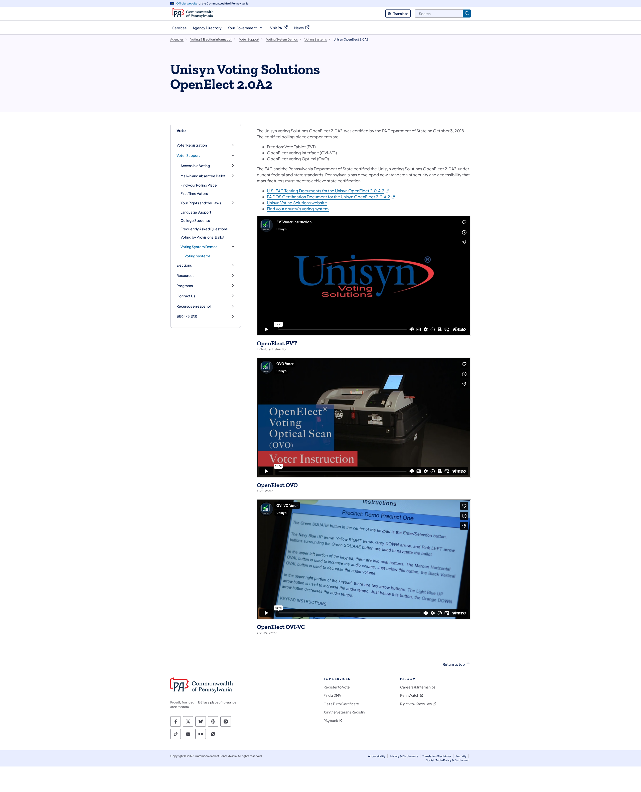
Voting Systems (198, 256)
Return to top (454, 664)
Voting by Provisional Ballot (203, 237)
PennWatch (409, 695)
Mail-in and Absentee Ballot (203, 176)
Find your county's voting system (298, 208)
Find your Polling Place (199, 185)
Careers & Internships (417, 687)
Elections (184, 265)
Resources (185, 275)
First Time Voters (194, 193)
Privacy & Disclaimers (404, 756)
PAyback (331, 720)
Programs (185, 286)
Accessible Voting (195, 166)
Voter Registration (192, 145)
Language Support (196, 212)
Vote (181, 130)
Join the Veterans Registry (344, 712)
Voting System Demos (199, 247)
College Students (195, 220)
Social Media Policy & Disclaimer (447, 760)
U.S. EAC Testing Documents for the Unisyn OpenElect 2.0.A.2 (328, 190)
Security (460, 756)
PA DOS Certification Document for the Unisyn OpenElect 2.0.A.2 (331, 196)
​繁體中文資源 (187, 316)
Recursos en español (194, 306)
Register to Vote (337, 687)
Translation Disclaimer (436, 756)
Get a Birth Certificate (341, 704)
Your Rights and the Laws (201, 203)
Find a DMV (332, 695)
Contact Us (186, 296)
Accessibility (376, 756)
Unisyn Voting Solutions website (297, 202)
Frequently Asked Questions (204, 229)
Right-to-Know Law (416, 704)
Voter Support (188, 155)
